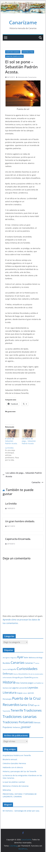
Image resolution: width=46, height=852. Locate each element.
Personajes (7, 699)
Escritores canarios (12, 52)
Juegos (30, 683)
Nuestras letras (28, 52)
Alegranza (13, 657)
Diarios (15, 674)
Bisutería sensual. (10, 759)
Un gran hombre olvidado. (20, 521)
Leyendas (32, 687)
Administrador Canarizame (27, 77)
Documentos (23, 674)
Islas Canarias (21, 683)
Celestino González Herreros (14, 763)
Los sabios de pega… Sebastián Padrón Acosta (29, 441)
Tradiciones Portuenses (18, 722)
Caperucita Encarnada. (18, 539)
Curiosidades (27, 668)
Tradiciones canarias (20, 716)
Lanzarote (23, 688)
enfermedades (7, 677)
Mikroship (7, 790)
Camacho (36, 482)
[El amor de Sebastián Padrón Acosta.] (12, 433)
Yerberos (16, 727)
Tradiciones (33, 710)
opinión (31, 693)
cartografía (11, 669)
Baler (26, 657)
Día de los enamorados (35, 674)
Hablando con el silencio (13, 767)
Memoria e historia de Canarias (16, 786)
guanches (35, 677)
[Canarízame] (23, 3)
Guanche (28, 677)
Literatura (9, 692)
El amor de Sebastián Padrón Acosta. (11, 441)
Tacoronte (6, 711)
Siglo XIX (36, 705)
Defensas (8, 673)
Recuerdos (11, 704)
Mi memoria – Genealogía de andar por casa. (21, 811)
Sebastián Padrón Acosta (14, 56)
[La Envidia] (13, 454)
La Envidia (11, 503)
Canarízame (23, 22)
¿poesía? (25, 727)
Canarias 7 (30, 663)
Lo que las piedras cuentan (14, 782)
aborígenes (6, 657)
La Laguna (13, 687)
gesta (22, 677)
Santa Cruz (27, 705)
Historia (9, 682)
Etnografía (16, 677)
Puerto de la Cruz (26, 698)
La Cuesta (37, 683)
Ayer (20, 657)
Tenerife (17, 710)
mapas (19, 693)
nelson (25, 693)
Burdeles (6, 663)
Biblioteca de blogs (35, 657)
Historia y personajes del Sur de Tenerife (19, 771)
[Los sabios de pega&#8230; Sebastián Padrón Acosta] (29, 433)
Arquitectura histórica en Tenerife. (17, 755)
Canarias (17, 662)
